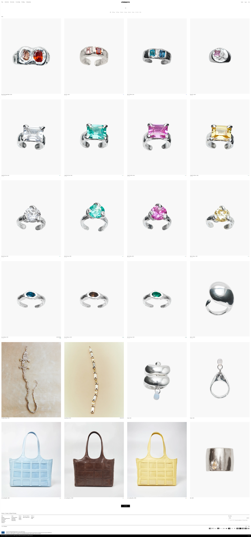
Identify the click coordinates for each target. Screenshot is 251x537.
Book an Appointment (26, 517)
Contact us (3, 522)
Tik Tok (32, 518)
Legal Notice (13, 518)
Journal (20, 517)
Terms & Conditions (14, 517)
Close (249, 535)
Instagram (32, 517)
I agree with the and (239, 520)
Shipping (2, 517)
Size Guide (3, 520)
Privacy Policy (13, 519)
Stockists (20, 518)
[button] (242, 2)
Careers (20, 519)
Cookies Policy (13, 520)
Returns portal (3, 519)
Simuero (5, 526)
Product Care (3, 521)
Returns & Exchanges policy (5, 518)
